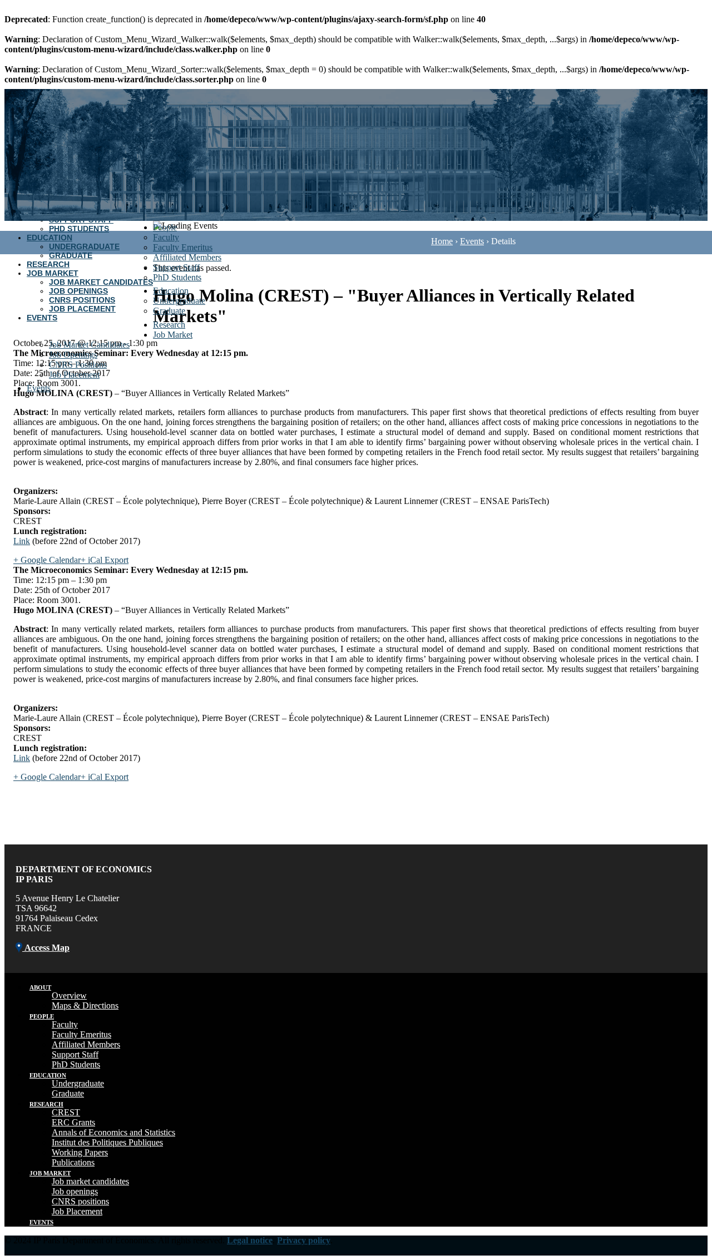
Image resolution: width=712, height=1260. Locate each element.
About (40, 987)
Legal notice (250, 1240)
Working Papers (80, 1152)
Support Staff (176, 267)
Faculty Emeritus (182, 247)
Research (48, 264)
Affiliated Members (187, 257)
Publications (73, 1162)
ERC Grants (73, 1122)
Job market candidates (90, 1181)
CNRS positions (80, 1201)
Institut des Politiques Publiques (107, 1142)
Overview (69, 995)
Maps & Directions (85, 1005)
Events (42, 317)
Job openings (75, 1191)
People (165, 227)
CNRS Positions (82, 299)
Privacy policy (303, 1240)
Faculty (166, 237)
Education (49, 237)
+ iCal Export (104, 560)
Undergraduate (84, 246)
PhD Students (79, 228)
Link (21, 541)
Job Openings (78, 290)
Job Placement (82, 308)
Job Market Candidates (101, 282)
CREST (66, 1112)
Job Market (52, 273)
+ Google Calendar (47, 560)
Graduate (70, 255)
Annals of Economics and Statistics (113, 1132)
